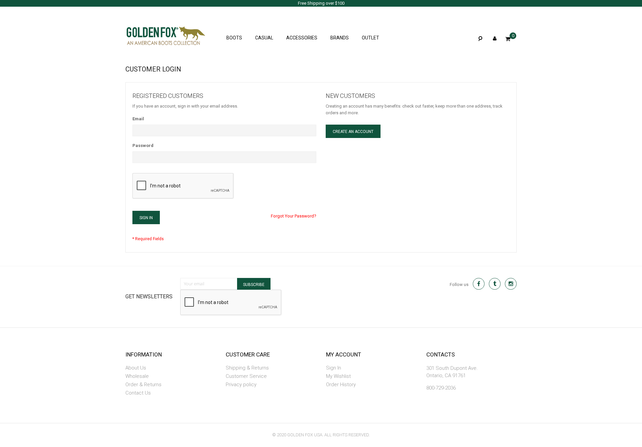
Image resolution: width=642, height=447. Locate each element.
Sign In (333, 368)
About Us (135, 368)
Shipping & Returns (247, 368)
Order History (341, 385)
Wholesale (137, 376)
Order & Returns (143, 385)
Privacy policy (241, 385)
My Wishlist (338, 376)
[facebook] (479, 284)
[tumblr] (495, 284)
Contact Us (138, 393)
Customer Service (246, 376)
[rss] (511, 284)
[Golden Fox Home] (155, 33)
